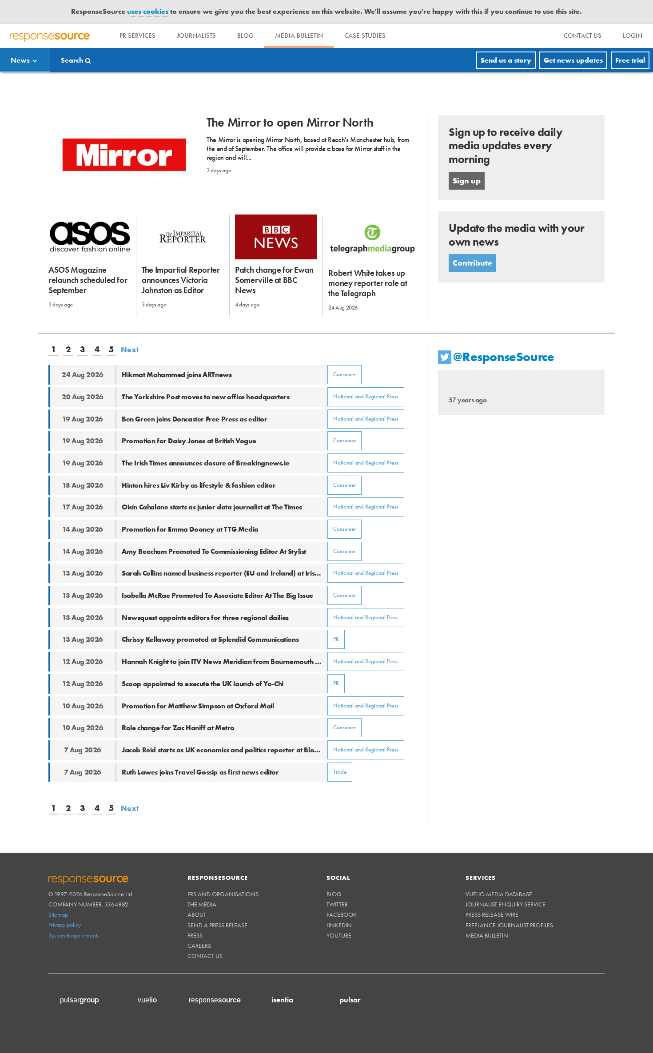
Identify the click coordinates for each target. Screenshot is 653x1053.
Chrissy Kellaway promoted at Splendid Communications (210, 639)
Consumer (344, 374)
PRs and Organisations (223, 894)
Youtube (338, 935)
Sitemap (58, 914)
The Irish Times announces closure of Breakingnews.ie (205, 463)
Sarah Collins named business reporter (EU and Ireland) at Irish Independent (224, 573)
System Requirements (74, 935)
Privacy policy (64, 925)
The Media (201, 904)
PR (336, 639)
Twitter (337, 904)
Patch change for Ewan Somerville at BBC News (274, 280)
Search (72, 60)
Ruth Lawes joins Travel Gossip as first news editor (200, 772)
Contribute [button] (472, 263)
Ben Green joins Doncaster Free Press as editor (194, 419)
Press (195, 935)
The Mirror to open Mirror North (290, 122)
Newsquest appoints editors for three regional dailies (205, 617)
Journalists (196, 35)
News (20, 60)
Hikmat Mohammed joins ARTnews (176, 374)
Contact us (205, 956)
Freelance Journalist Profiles (509, 925)
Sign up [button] (467, 180)
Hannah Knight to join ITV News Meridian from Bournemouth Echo (224, 661)
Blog (245, 35)
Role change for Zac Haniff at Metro (178, 727)
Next (130, 349)
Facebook (341, 914)
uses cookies (147, 11)
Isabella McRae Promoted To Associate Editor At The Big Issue (217, 595)
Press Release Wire (492, 914)
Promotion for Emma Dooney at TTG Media (190, 529)
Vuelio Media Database (499, 894)
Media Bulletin (299, 35)
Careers (199, 946)
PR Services (137, 35)
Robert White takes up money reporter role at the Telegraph (367, 283)
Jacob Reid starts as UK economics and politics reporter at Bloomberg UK (224, 750)
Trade (339, 771)
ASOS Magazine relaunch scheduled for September (87, 280)
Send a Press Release (217, 925)
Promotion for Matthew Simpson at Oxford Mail (198, 706)
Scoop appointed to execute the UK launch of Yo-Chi (202, 683)
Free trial (630, 60)
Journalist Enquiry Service (505, 904)
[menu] (582, 36)
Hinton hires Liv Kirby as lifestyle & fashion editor (198, 485)
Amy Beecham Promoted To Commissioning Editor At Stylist (214, 551)
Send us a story (506, 60)
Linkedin (339, 925)
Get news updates (573, 60)
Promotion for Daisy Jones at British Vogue (189, 440)
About (196, 914)
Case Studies (365, 35)
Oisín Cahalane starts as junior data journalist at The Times (212, 507)
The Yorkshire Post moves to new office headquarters (206, 396)
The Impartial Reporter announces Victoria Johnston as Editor (180, 280)
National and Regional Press (365, 396)
